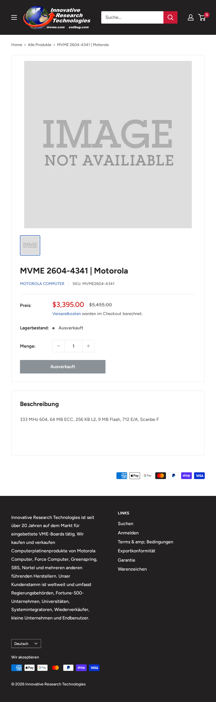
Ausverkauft (62, 366)
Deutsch (21, 643)
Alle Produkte (39, 44)
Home (16, 44)
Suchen (125, 523)
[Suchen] (170, 17)
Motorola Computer (42, 283)
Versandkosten (66, 313)
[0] (202, 17)
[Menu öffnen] (14, 17)
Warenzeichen (132, 569)
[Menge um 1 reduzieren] (58, 346)
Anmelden (128, 532)
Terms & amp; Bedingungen (145, 541)
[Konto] (191, 17)
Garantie (126, 560)
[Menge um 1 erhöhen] (88, 346)
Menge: (28, 346)
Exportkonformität (136, 550)
